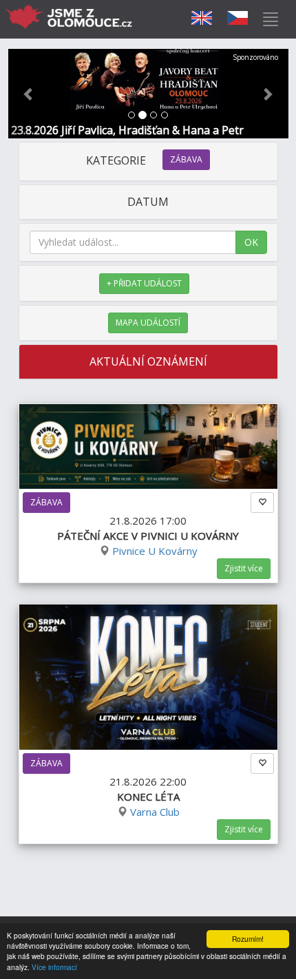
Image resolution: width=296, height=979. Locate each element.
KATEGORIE (144, 160)
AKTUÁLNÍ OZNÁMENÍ (148, 361)
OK (251, 242)
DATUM (148, 201)
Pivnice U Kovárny (155, 551)
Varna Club (155, 812)
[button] (29, 93)
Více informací (54, 967)
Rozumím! (248, 939)
